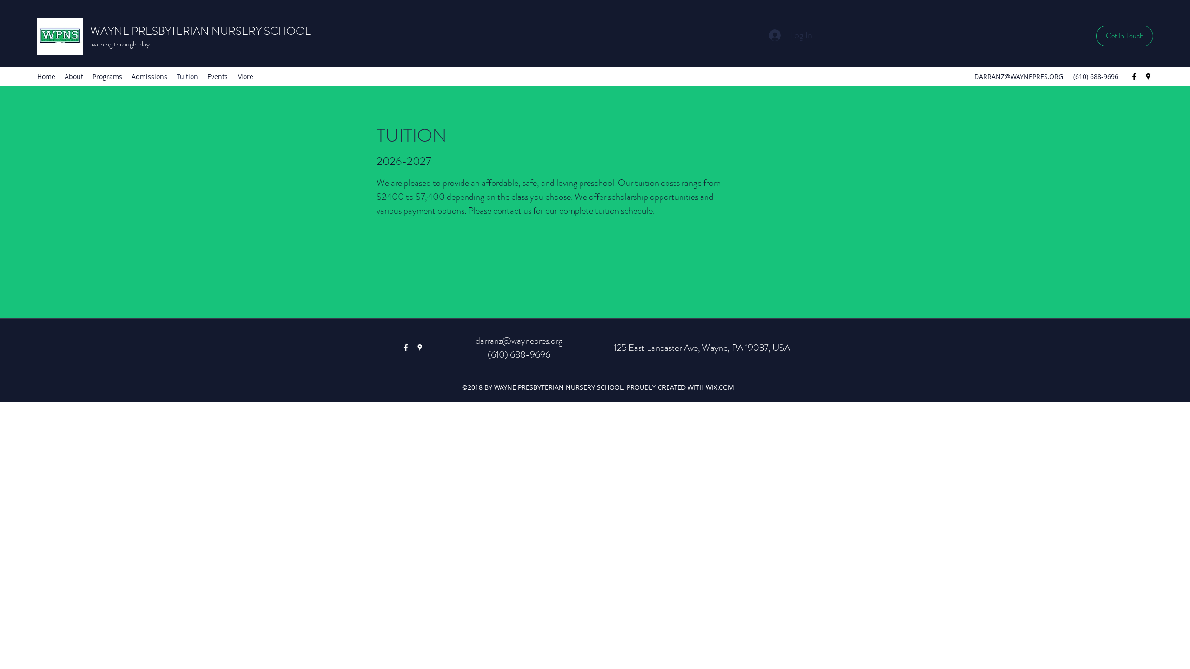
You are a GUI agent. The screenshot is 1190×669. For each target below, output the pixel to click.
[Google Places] (1148, 76)
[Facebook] (1134, 76)
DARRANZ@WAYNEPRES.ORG (1018, 76)
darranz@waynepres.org (519, 341)
